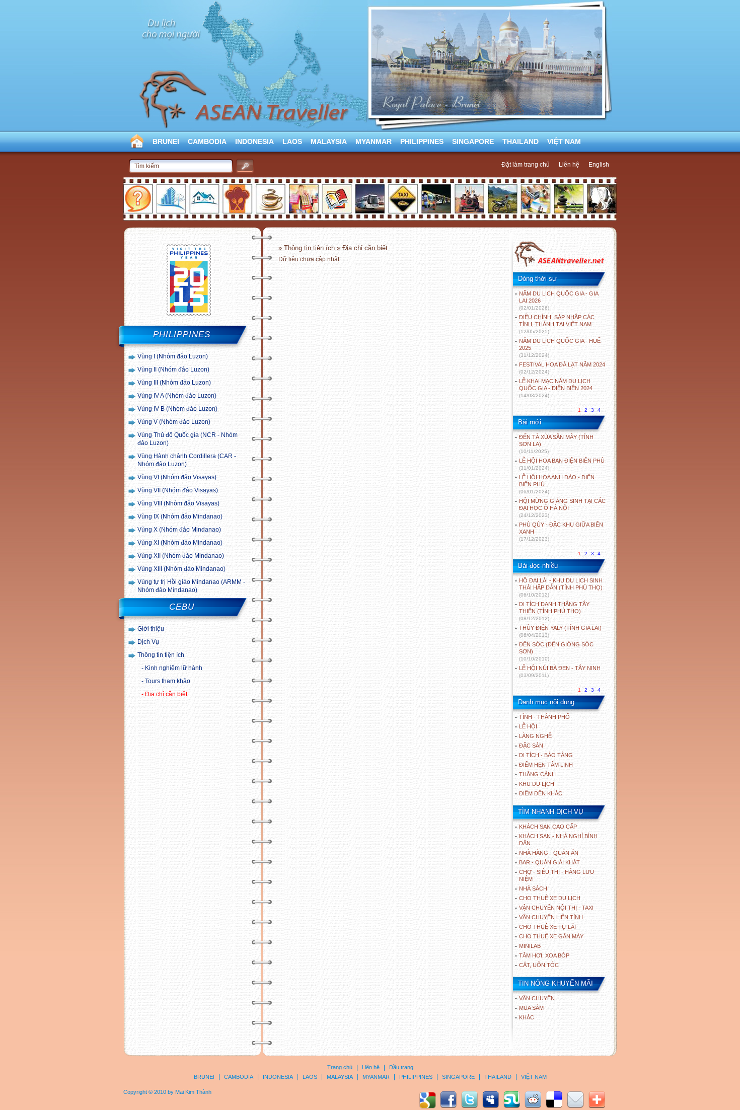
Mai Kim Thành (193, 1092)
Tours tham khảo (167, 681)
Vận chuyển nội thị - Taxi (556, 908)
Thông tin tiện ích (160, 654)
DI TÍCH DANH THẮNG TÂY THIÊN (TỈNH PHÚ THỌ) (554, 611)
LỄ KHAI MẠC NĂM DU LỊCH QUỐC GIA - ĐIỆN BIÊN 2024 (556, 388)
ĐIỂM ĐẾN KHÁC (540, 793)
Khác (526, 1017)
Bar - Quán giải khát (549, 862)
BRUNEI (166, 141)
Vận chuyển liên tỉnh (551, 917)
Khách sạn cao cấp (548, 827)
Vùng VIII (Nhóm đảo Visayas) (178, 503)
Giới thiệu (150, 628)
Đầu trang (401, 1067)
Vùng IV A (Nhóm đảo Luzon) (176, 395)
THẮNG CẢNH (537, 774)
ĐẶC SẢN (531, 746)
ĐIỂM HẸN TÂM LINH (546, 765)
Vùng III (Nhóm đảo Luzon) (174, 382)
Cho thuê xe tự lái (547, 927)
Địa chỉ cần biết (166, 694)
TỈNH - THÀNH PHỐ (544, 717)
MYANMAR (373, 141)
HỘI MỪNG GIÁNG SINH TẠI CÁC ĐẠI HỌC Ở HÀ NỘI (562, 508)
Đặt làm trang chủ (525, 164)
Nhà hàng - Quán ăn (548, 853)
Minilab (530, 946)
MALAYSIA (329, 141)
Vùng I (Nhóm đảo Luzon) (172, 356)
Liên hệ (569, 164)
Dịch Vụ (148, 641)
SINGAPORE (473, 141)
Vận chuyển (537, 998)
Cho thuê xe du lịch (549, 898)
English (598, 164)
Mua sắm (531, 1008)
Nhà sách (533, 888)
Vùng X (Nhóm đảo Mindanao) (179, 529)
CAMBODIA (207, 141)
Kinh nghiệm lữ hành (173, 668)
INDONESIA (254, 141)
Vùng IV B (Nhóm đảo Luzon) (177, 408)
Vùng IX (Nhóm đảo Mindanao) (180, 516)
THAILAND (520, 141)
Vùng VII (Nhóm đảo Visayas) (177, 490)
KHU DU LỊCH (536, 784)
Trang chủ (339, 1067)
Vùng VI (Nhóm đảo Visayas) (176, 477)
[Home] (559, 265)
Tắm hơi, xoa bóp (544, 955)
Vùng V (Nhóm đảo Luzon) (173, 421)
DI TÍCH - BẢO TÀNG (546, 755)
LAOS (292, 141)
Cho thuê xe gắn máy (551, 936)
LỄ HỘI (528, 726)
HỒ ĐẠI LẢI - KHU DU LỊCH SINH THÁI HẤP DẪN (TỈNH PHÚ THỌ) (561, 587)
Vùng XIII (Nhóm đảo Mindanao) (181, 568)
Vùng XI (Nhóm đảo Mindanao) (180, 542)
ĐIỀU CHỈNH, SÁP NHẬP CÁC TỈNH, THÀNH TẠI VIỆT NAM (557, 324)
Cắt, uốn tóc (539, 965)
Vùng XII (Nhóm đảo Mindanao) (180, 555)
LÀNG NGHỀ (535, 736)
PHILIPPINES (421, 141)
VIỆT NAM (564, 141)
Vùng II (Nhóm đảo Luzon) (173, 369)
